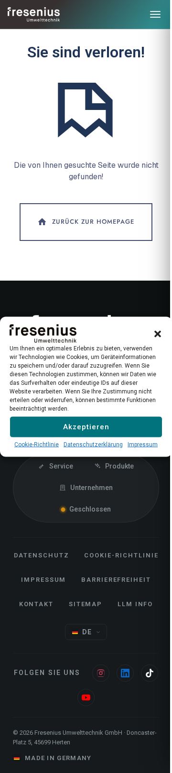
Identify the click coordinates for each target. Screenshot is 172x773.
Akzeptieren (86, 427)
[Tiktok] (149, 673)
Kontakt (36, 604)
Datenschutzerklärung (93, 444)
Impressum (143, 444)
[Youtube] (86, 697)
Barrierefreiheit (116, 579)
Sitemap (86, 604)
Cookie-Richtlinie (36, 444)
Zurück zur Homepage (93, 221)
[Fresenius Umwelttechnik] (34, 14)
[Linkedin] (125, 673)
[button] (157, 333)
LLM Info (135, 604)
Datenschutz (41, 555)
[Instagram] (100, 673)
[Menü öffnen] (155, 14)
